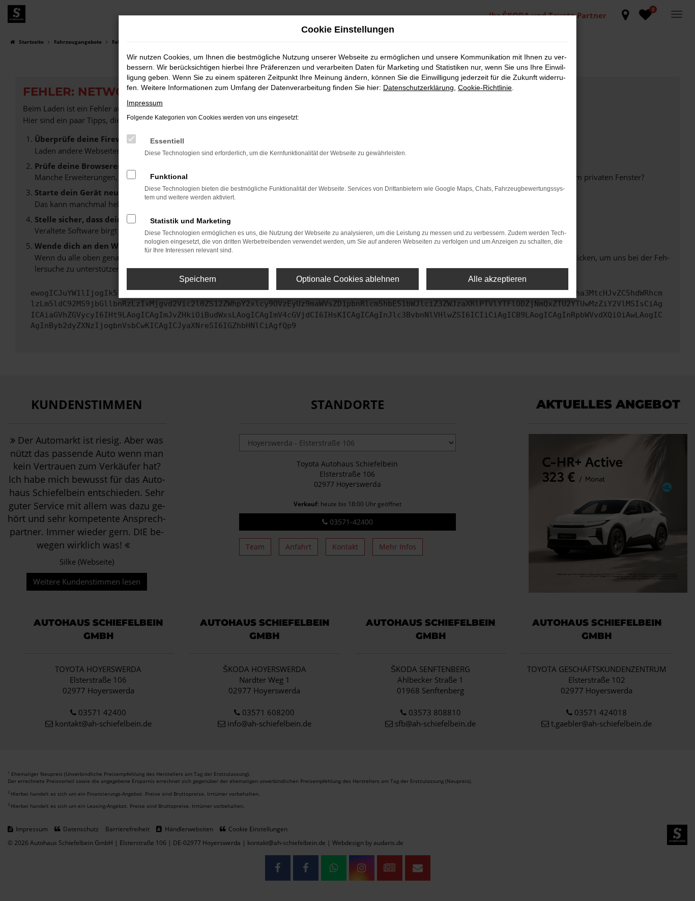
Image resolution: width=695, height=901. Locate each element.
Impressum (145, 103)
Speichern (197, 279)
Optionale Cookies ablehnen (347, 279)
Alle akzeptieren (497, 279)
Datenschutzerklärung (418, 87)
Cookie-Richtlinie (485, 87)
